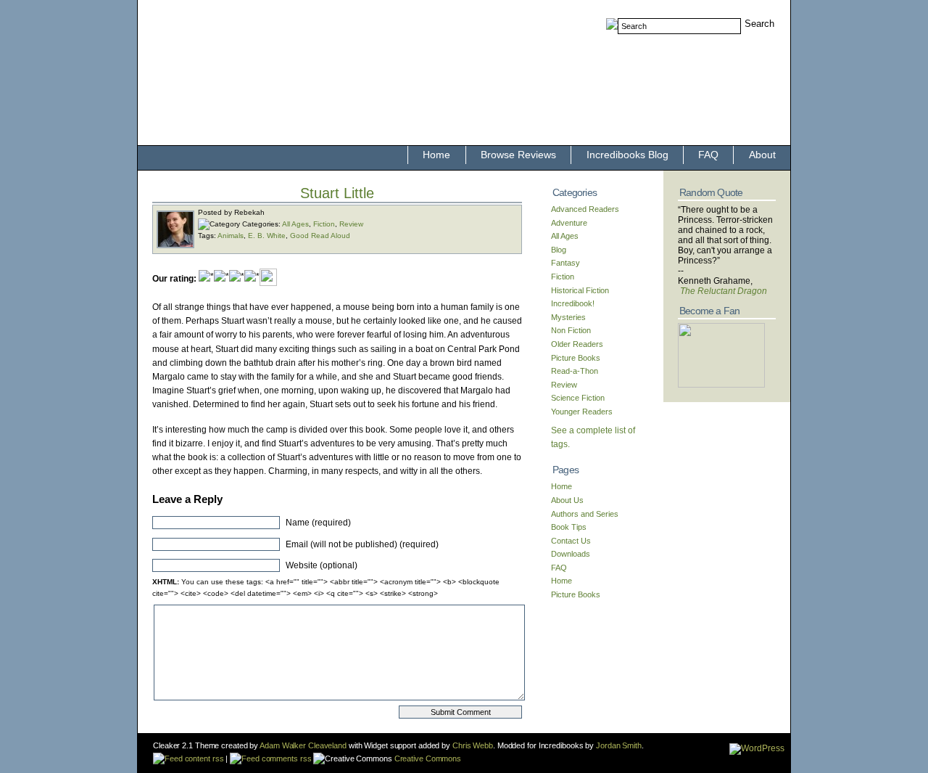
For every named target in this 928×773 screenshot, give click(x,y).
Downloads (570, 553)
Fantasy (565, 262)
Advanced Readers (585, 209)
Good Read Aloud (320, 236)
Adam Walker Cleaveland (303, 745)
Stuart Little (337, 193)
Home (436, 154)
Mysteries (568, 317)
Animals (231, 236)
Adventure (569, 222)
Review (351, 224)
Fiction (324, 224)
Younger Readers (582, 411)
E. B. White (267, 236)
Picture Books (575, 357)
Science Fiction (578, 397)
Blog (558, 249)
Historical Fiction (580, 290)
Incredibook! (572, 303)
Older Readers (577, 344)
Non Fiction (571, 330)
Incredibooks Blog (627, 154)
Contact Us (571, 540)
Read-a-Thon (574, 371)
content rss (203, 758)
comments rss (285, 758)
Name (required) (318, 523)
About (762, 154)
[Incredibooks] (721, 385)
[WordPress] (756, 748)
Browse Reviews (518, 154)
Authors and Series (584, 514)
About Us (567, 500)
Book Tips (569, 527)
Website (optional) (321, 565)
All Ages (295, 224)
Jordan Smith (619, 745)
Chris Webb (472, 745)
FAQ (708, 154)
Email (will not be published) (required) (362, 544)
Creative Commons (426, 758)
